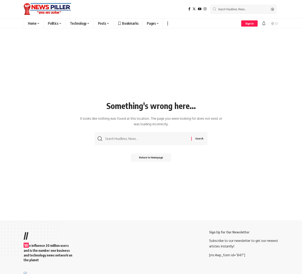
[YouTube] (200, 9)
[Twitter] (194, 9)
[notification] (264, 23)
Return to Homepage (151, 157)
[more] (167, 23)
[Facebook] (189, 9)
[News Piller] (47, 9)
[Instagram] (205, 9)
